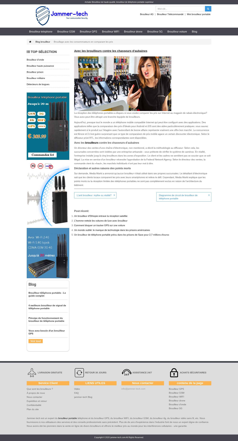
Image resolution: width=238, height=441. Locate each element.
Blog (194, 31)
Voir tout (35, 341)
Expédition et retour (37, 401)
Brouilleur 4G (146, 14)
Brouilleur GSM (66, 31)
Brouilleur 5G (155, 31)
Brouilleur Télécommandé (170, 14)
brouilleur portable (67, 418)
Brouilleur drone (133, 31)
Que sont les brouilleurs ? (40, 389)
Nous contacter (34, 397)
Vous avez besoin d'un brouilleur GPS (46, 332)
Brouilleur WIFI (110, 31)
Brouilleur (96, 2)
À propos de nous (36, 393)
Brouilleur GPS (88, 31)
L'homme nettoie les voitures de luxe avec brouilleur (100, 220)
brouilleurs (91, 142)
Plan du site (33, 409)
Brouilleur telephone (40, 31)
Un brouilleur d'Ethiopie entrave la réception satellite (100, 216)
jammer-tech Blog (83, 397)
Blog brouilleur (42, 41)
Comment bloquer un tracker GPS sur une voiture (99, 225)
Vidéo (77, 389)
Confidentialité (34, 405)
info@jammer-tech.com (133, 388)
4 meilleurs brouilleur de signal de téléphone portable (47, 307)
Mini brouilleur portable (198, 14)
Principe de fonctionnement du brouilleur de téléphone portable (46, 319)
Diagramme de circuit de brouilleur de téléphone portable (178, 197)
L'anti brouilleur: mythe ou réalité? (94, 195)
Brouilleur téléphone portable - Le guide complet (47, 294)
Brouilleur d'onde (177, 404)
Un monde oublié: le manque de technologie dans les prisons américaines (112, 230)
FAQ (76, 393)
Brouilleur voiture (177, 31)
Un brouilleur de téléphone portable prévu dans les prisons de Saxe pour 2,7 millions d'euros (121, 234)
